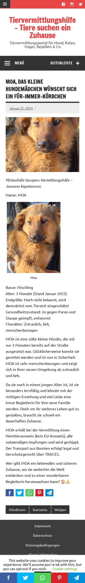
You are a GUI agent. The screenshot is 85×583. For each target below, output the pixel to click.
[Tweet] (20, 492)
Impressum (42, 525)
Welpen (60, 509)
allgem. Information (42, 554)
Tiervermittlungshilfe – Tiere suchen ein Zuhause (42, 27)
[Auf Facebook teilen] (10, 492)
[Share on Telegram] (49, 492)
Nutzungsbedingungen (43, 545)
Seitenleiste (61, 63)
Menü (19, 63)
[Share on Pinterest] (39, 492)
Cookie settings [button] (64, 568)
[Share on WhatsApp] (30, 492)
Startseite (40, 509)
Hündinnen (17, 509)
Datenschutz (42, 535)
